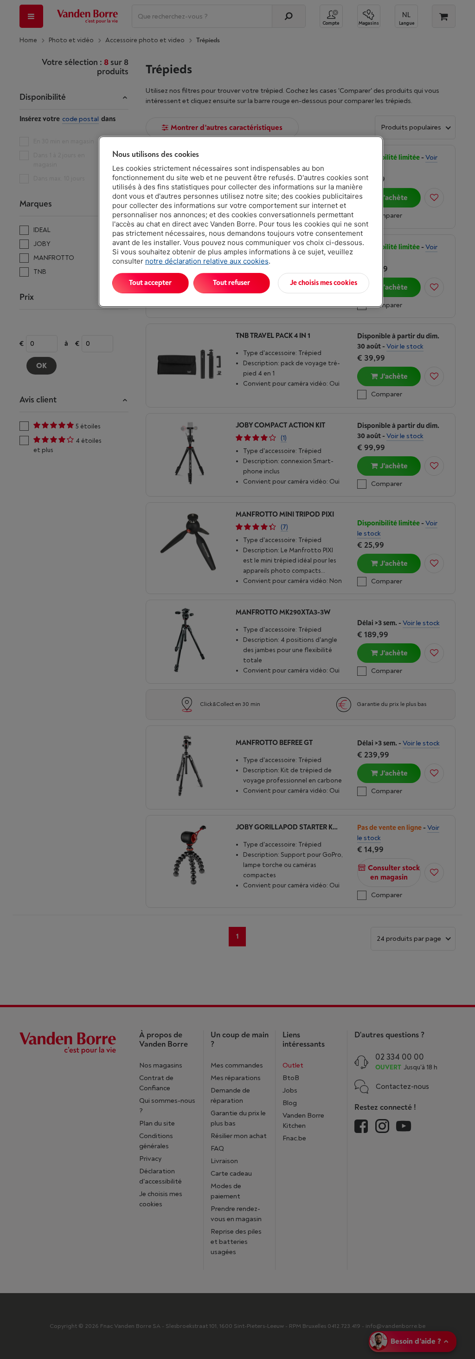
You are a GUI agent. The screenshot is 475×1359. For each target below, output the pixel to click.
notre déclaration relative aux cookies (207, 261)
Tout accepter (150, 282)
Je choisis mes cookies (323, 282)
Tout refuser (231, 282)
